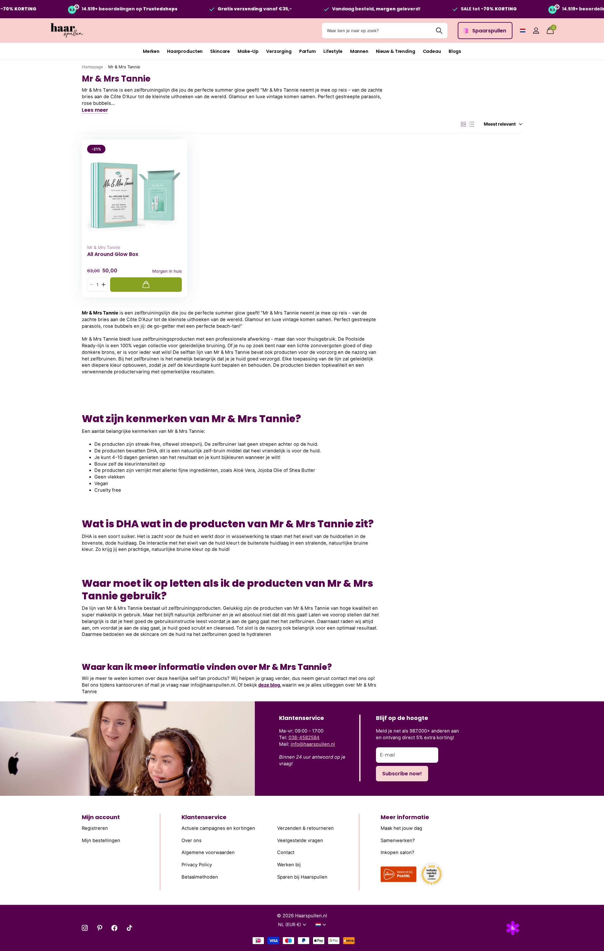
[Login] (536, 31)
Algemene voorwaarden (208, 853)
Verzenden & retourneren (305, 828)
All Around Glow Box (112, 254)
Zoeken (439, 30)
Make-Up (248, 51)
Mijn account (101, 817)
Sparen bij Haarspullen (302, 877)
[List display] (471, 124)
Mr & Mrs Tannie (103, 247)
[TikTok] (129, 928)
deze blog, (269, 685)
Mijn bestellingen (101, 840)
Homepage (92, 66)
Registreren (95, 828)
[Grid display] (463, 124)
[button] (103, 284)
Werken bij (289, 865)
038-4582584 (304, 737)
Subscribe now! (402, 773)
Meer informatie (405, 817)
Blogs (455, 51)
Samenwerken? (398, 840)
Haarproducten (185, 51)
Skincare (220, 51)
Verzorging (279, 51)
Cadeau (432, 51)
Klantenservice (204, 817)
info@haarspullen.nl (313, 744)
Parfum (307, 51)
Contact (285, 853)
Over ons (192, 840)
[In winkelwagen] (146, 284)
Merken (151, 51)
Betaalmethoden (200, 877)
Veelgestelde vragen (300, 840)
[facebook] (114, 928)
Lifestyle (333, 51)
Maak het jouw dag (401, 828)
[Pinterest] (99, 928)
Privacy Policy (197, 865)
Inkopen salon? (397, 853)
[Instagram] (85, 928)
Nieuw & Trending (395, 51)
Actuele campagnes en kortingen (218, 828)
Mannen (359, 51)
